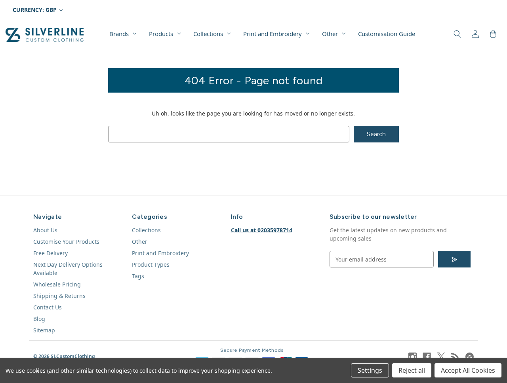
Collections (208, 34)
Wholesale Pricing (57, 284)
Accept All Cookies (468, 370)
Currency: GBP (35, 9)
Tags (138, 276)
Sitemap (44, 330)
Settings (370, 370)
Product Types (151, 264)
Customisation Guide (386, 34)
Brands (119, 34)
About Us (45, 230)
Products (161, 34)
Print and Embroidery (272, 34)
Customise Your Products (66, 241)
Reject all (411, 370)
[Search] (457, 34)
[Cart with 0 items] (492, 34)
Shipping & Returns (59, 296)
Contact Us (47, 307)
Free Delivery (50, 253)
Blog (39, 318)
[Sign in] (475, 34)
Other (330, 34)
